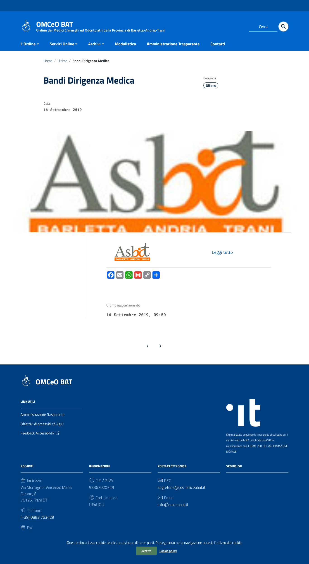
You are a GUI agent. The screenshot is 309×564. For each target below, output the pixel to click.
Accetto (146, 550)
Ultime (62, 60)
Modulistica (125, 44)
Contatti (217, 44)
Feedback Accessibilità (37, 433)
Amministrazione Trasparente (173, 44)
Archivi (94, 44)
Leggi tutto (222, 252)
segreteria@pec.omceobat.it (181, 487)
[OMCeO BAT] (26, 26)
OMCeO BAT (54, 381)
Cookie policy (168, 550)
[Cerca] (283, 26)
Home (47, 60)
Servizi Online (62, 44)
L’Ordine (28, 44)
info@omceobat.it (173, 504)
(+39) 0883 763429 (37, 517)
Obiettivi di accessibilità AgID (42, 424)
